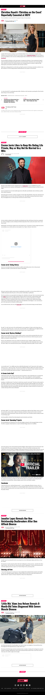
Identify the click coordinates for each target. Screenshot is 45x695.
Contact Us (28, 688)
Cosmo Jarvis (25, 185)
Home (2, 688)
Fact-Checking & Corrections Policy (37, 688)
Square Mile (19, 304)
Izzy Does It (3, 58)
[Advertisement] (22, 2)
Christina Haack (11, 95)
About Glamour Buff (7, 688)
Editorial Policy (22, 688)
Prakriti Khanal (8, 154)
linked (4, 296)
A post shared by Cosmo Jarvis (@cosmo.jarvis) (16, 261)
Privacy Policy (15, 688)
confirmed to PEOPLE (31, 55)
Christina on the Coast (19, 95)
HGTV (26, 95)
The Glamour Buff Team (10, 21)
